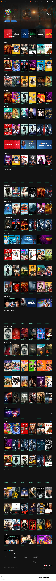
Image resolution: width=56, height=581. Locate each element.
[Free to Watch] (8, 49)
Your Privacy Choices (40, 577)
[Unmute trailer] (12, 24)
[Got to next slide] (51, 33)
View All (51, 42)
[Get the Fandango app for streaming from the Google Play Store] (11, 550)
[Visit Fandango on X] (47, 565)
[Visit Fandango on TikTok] (51, 565)
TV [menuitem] (20, 1)
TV (4, 557)
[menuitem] (43, 1)
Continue (46, 577)
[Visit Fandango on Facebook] (44, 565)
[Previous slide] (48, 14)
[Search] (54, 1)
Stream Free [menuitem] (10, 1)
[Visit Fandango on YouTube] (46, 565)
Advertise (34, 561)
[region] (28, 577)
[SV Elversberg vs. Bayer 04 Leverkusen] (45, 33)
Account (15, 556)
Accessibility (34, 562)
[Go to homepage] (4, 1)
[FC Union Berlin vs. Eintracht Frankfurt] (12, 33)
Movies (5, 556)
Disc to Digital (25, 557)
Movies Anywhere (25, 558)
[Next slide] (51, 14)
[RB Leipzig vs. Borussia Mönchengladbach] (28, 33)
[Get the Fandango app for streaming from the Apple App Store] (6, 550)
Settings (15, 557)
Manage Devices (16, 558)
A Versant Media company (49, 568)
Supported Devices (35, 556)
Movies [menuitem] (18, 1)
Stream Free (5, 558)
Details (14, 21)
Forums (34, 558)
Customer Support (35, 557)
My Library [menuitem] (24, 1)
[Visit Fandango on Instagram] (49, 565)
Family (24, 556)
